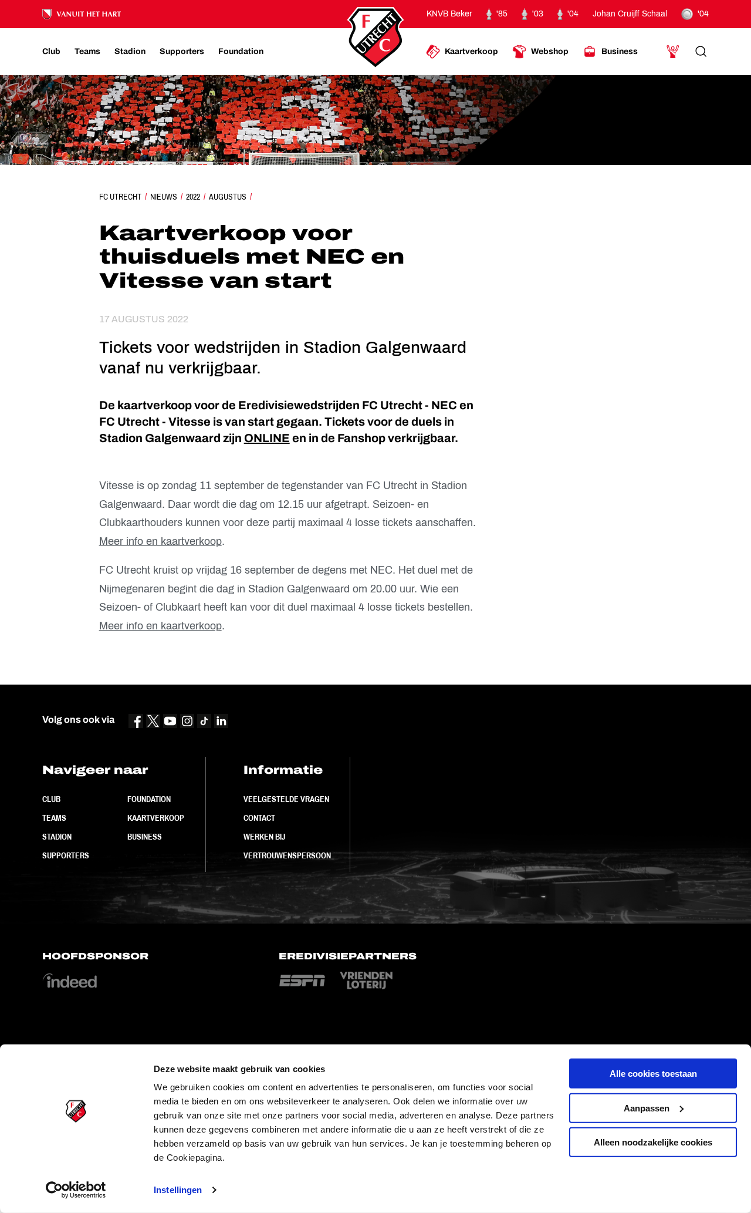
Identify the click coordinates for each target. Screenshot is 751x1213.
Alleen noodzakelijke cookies (653, 1142)
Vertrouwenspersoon (287, 855)
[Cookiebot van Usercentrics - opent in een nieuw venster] (76, 1190)
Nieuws (163, 196)
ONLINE (267, 438)
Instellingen (178, 1190)
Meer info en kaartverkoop (160, 541)
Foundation (149, 799)
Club (51, 799)
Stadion (57, 836)
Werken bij (264, 836)
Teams (54, 818)
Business (144, 836)
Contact (259, 818)
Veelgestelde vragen (286, 799)
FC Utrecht (120, 196)
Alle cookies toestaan (653, 1074)
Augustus (227, 196)
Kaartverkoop (155, 818)
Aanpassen (646, 1108)
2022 (193, 196)
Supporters (65, 855)
